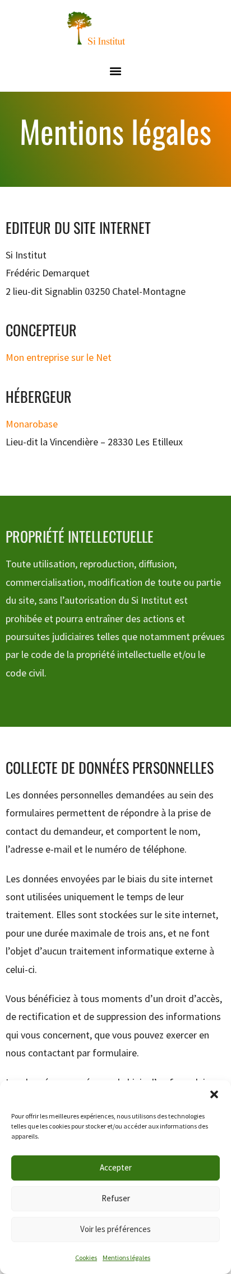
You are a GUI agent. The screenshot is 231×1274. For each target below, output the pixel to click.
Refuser (115, 1198)
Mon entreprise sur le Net (59, 357)
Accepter (116, 1167)
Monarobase (32, 423)
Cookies (86, 1257)
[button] (214, 1094)
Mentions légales (126, 1257)
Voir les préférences (115, 1229)
